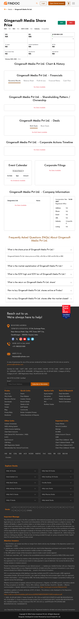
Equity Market (48, 394)
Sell (70, 23)
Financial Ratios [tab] (54, 81)
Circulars (8, 457)
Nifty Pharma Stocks (48, 494)
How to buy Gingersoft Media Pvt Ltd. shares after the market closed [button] (38, 298)
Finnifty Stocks (46, 483)
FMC (44, 454)
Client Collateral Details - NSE (64, 442)
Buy (61, 23)
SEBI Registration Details (12, 445)
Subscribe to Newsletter (40, 384)
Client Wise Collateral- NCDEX (64, 448)
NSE (6, 454)
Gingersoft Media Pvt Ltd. (23, 9)
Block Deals (45, 126)
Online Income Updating (12, 429)
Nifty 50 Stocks (11, 471)
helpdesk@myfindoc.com (21, 356)
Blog (6, 410)
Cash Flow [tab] (67, 81)
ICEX (59, 454)
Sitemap (57, 429)
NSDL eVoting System (11, 426)
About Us (7, 394)
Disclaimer (8, 415)
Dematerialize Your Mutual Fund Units (16, 448)
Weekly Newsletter (64, 396)
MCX (25, 454)
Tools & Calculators (65, 402)
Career (7, 407)
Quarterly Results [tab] (14, 81)
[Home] (5, 9)
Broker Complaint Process (28, 412)
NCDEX (31, 454)
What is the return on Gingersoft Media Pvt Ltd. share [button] (31, 282)
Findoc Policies (59, 424)
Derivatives (47, 396)
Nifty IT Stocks (10, 500)
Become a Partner (10, 399)
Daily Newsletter (64, 394)
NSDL (49, 454)
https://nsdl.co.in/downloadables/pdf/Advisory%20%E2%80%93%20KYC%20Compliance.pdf (33, 594)
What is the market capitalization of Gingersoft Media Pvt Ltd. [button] (35, 266)
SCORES (58, 432)
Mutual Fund (48, 399)
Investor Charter (25, 399)
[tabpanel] (39, 87)
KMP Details (24, 407)
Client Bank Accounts (11, 432)
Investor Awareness (11, 424)
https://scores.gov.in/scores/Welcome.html (53, 587)
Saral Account (9, 440)
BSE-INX (65, 454)
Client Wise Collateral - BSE (64, 440)
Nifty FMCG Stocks (12, 494)
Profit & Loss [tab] (41, 81)
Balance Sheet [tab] (29, 81)
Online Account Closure (62, 434)
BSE (10, 454)
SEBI (20, 454)
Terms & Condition (61, 426)
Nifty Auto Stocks (47, 488)
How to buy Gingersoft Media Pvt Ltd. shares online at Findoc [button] (35, 290)
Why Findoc (8, 396)
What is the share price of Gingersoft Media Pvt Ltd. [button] (31, 249)
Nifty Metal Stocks (48, 500)
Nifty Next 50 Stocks (48, 471)
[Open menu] (73, 3)
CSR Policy (8, 442)
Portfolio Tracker (49, 404)
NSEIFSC (38, 454)
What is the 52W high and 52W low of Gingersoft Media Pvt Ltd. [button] (37, 274)
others (29, 511)
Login (43, 3)
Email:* (9, 381)
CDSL (15, 454)
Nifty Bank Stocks (11, 483)
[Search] (36, 3)
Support (7, 404)
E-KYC (6, 437)
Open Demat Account (57, 3)
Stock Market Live (12, 477)
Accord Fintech (51, 617)
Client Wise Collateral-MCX (63, 445)
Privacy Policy (8, 412)
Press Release (24, 396)
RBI (54, 454)
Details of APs (24, 404)
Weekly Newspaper (65, 399)
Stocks (10, 9)
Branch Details (25, 402)
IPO (45, 402)
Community (24, 410)
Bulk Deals (34, 126)
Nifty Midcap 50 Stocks (13, 488)
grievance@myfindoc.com (15, 364)
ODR (57, 437)
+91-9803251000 (18, 346)
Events (22, 394)
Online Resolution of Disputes (29, 415)
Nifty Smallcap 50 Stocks (50, 477)
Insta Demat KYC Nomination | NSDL (16, 434)
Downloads (8, 402)
